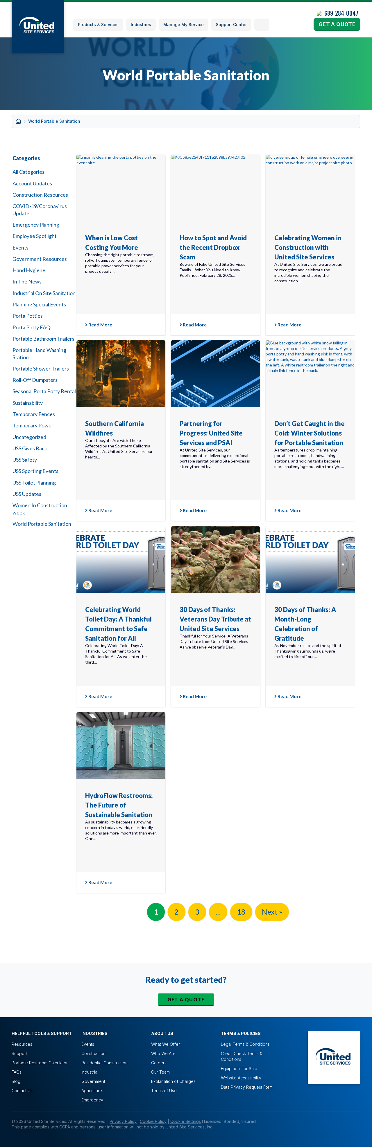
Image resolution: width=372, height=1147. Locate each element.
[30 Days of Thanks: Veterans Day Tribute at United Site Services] (215, 559)
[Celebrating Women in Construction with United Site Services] (310, 188)
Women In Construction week (39, 508)
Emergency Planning (35, 224)
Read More (99, 324)
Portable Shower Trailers (40, 368)
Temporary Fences (33, 414)
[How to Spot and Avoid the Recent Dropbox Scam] (215, 188)
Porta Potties (27, 316)
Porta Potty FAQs (32, 327)
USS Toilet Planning (34, 482)
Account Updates (32, 183)
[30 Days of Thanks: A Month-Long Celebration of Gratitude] (310, 559)
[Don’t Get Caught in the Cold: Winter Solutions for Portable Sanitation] (310, 373)
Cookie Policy (153, 1121)
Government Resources (39, 259)
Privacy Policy (123, 1121)
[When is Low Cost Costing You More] (121, 188)
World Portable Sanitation (41, 524)
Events (20, 247)
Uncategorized (29, 437)
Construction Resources (40, 195)
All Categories (28, 172)
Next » (272, 911)
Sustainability (27, 403)
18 (241, 911)
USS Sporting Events (35, 471)
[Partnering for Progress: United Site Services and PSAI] (215, 373)
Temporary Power (32, 425)
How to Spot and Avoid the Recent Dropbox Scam (213, 247)
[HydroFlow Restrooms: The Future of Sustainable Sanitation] (121, 745)
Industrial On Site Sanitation (44, 293)
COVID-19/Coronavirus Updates (39, 209)
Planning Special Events (39, 304)
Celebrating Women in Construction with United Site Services (307, 247)
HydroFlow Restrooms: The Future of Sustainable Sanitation (119, 805)
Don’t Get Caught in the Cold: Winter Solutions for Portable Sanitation (309, 433)
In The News (27, 281)
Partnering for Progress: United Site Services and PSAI (211, 433)
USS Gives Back (29, 448)
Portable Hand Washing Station (39, 353)
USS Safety (24, 459)
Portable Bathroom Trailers (43, 338)
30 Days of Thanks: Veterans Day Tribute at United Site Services (215, 619)
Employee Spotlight (34, 236)
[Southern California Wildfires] (121, 373)
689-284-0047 (341, 13)
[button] (261, 25)
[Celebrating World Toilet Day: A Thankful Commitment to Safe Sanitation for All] (121, 559)
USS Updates (26, 494)
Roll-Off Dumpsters (35, 380)
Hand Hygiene (28, 270)
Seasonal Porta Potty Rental (44, 391)
